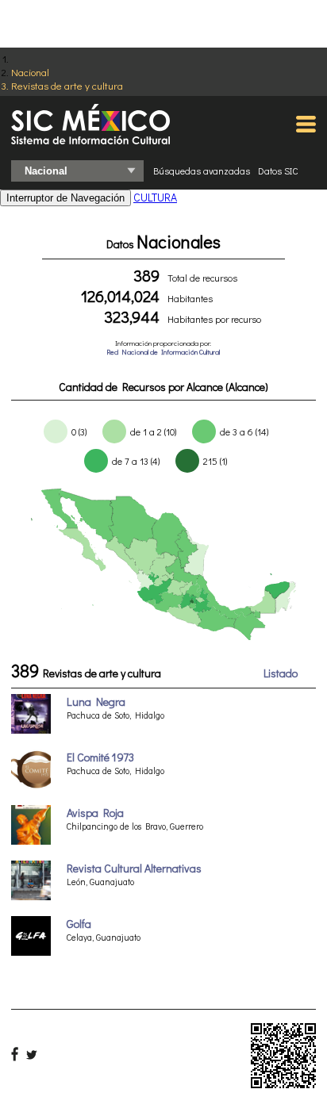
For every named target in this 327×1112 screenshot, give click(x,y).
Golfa (79, 923)
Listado (281, 673)
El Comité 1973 (100, 757)
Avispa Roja (95, 812)
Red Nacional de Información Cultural (163, 351)
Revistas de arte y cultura (67, 85)
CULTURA (155, 197)
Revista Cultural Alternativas (134, 868)
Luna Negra (96, 701)
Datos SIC (278, 170)
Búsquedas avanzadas (201, 170)
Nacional (30, 72)
